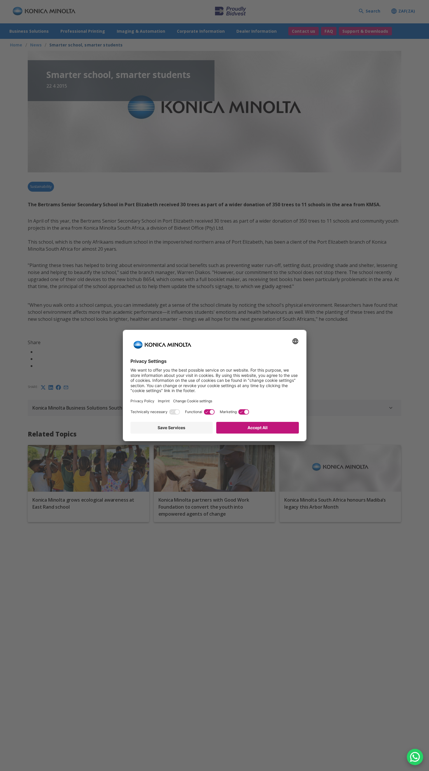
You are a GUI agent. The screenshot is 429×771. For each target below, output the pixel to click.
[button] (415, 757)
